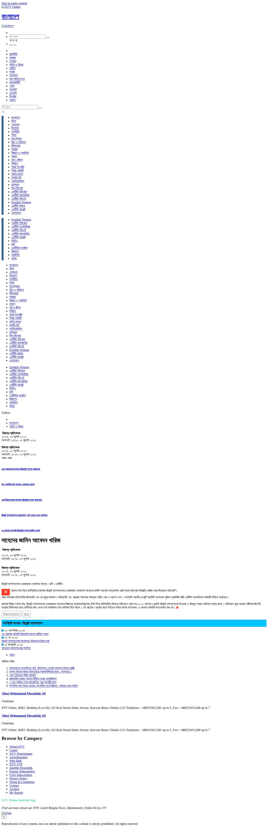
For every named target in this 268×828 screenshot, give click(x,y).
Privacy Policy (18, 778)
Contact (14, 785)
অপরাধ (12, 61)
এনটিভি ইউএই (18, 198)
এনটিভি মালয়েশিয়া (20, 195)
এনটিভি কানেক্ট (18, 209)
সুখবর (12, 71)
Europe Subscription (22, 771)
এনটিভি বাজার (18, 205)
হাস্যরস (15, 184)
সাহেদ (26, 614)
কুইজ (14, 258)
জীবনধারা (15, 145)
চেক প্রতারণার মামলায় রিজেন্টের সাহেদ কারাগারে (21, 469)
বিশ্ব (13, 121)
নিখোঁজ (12, 96)
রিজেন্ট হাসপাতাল (11, 614)
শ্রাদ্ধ (12, 100)
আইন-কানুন (17, 174)
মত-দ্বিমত (16, 138)
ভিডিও (14, 240)
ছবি (13, 244)
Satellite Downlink (21, 768)
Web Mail (15, 760)
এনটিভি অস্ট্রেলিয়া (20, 226)
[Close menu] (3, 111)
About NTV (17, 746)
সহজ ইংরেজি (17, 167)
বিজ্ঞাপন (15, 251)
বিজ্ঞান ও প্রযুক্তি (20, 152)
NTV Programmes (20, 753)
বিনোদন (15, 128)
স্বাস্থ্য (14, 149)
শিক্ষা (13, 135)
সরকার (12, 57)
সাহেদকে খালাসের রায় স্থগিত (16, 648)
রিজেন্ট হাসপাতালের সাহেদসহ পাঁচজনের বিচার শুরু (25, 641)
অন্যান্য (13, 75)
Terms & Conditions (22, 782)
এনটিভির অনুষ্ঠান (19, 247)
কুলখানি (13, 89)
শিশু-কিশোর (17, 188)
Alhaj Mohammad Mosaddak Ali (24, 693)
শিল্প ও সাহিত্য (18, 142)
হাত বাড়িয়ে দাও (17, 78)
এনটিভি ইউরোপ (19, 191)
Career (13, 750)
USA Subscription (20, 775)
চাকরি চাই (16, 177)
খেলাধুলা (15, 124)
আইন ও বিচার (16, 64)
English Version (21, 202)
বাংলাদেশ (10, 16)
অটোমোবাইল (17, 181)
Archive (14, 789)
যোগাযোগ (16, 213)
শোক (11, 86)
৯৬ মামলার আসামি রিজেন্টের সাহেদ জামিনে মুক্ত (21, 530)
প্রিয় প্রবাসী (17, 170)
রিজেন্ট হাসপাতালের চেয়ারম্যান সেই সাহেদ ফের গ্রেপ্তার (24, 515)
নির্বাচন (14, 163)
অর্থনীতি (15, 131)
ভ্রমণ (14, 156)
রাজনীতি (13, 54)
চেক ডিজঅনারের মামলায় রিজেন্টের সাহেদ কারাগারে (22, 499)
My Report (16, 792)
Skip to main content (14, 3)
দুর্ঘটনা (12, 68)
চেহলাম (13, 93)
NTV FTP (15, 764)
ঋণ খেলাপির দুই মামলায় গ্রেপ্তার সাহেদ (18, 484)
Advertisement (18, 757)
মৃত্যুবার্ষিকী (14, 82)
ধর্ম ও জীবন (17, 160)
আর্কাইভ (15, 255)
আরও (12, 654)
